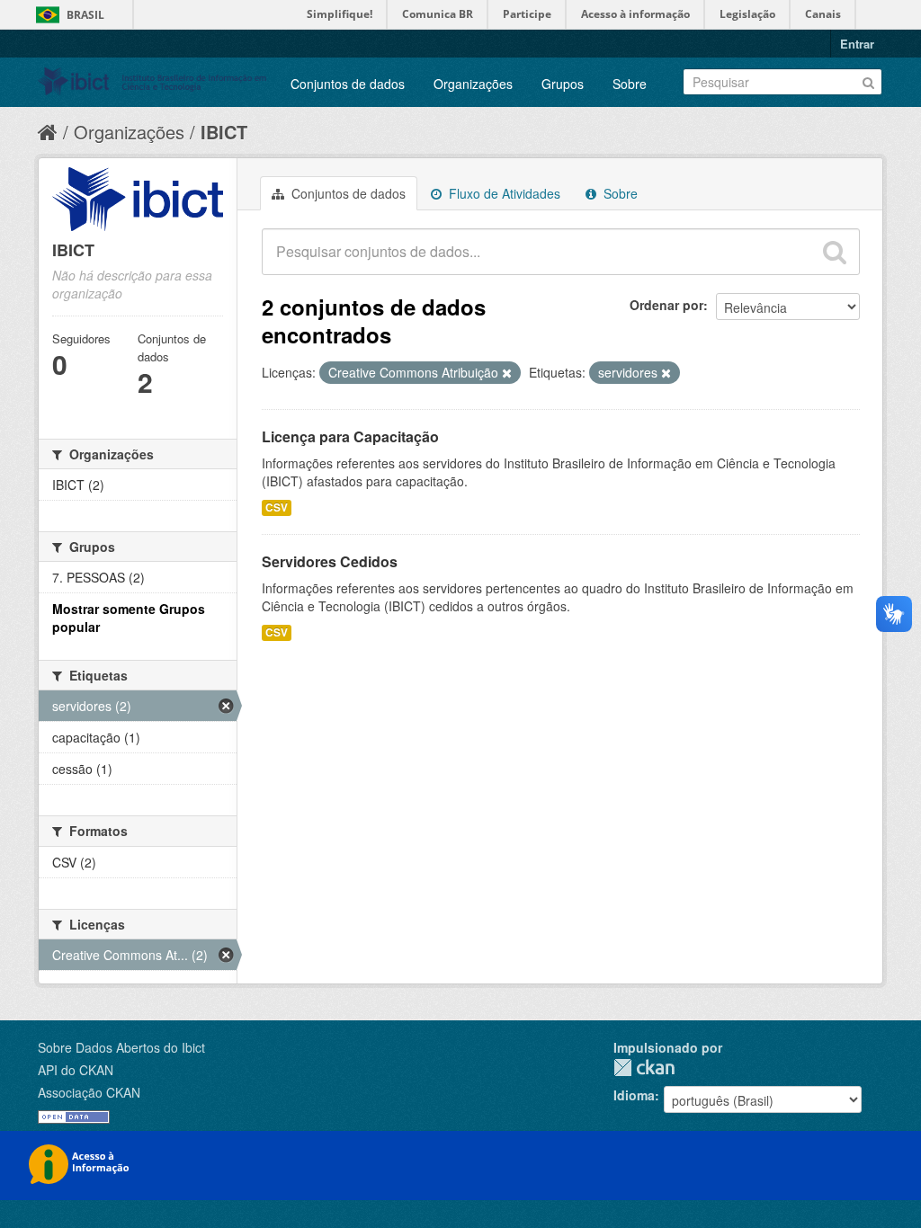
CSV (276, 507)
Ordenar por (666, 305)
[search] (834, 251)
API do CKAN (75, 1070)
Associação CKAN (89, 1092)
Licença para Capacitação (350, 436)
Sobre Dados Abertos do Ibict (121, 1047)
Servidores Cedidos (330, 561)
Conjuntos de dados (348, 84)
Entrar (857, 43)
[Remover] (507, 373)
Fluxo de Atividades (502, 193)
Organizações (473, 84)
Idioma (634, 1095)
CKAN (644, 1067)
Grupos (562, 84)
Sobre (630, 84)
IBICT (224, 132)
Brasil (85, 14)
